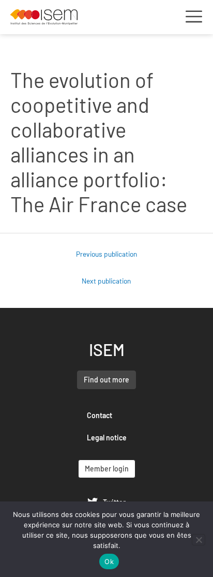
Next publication (106, 280)
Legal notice (107, 437)
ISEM (107, 349)
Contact (99, 415)
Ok (109, 561)
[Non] (198, 539)
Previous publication (106, 253)
